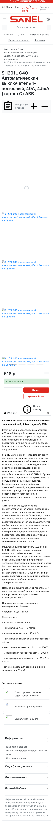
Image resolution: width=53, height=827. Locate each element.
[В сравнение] (45, 373)
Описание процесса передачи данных (26, 750)
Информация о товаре (21, 106)
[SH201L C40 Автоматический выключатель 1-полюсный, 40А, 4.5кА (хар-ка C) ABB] (26, 188)
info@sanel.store (10, 7)
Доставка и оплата (39, 34)
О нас (21, 34)
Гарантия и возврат (18, 40)
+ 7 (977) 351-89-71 (29, 9)
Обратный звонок (44, 8)
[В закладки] (48, 373)
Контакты (40, 40)
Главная (8, 34)
